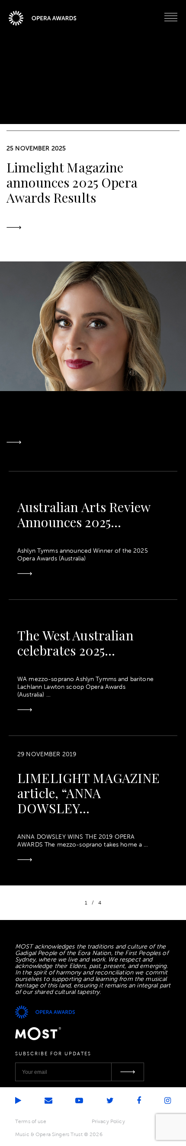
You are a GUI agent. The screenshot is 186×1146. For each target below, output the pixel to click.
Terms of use (30, 1121)
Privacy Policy (108, 1121)
